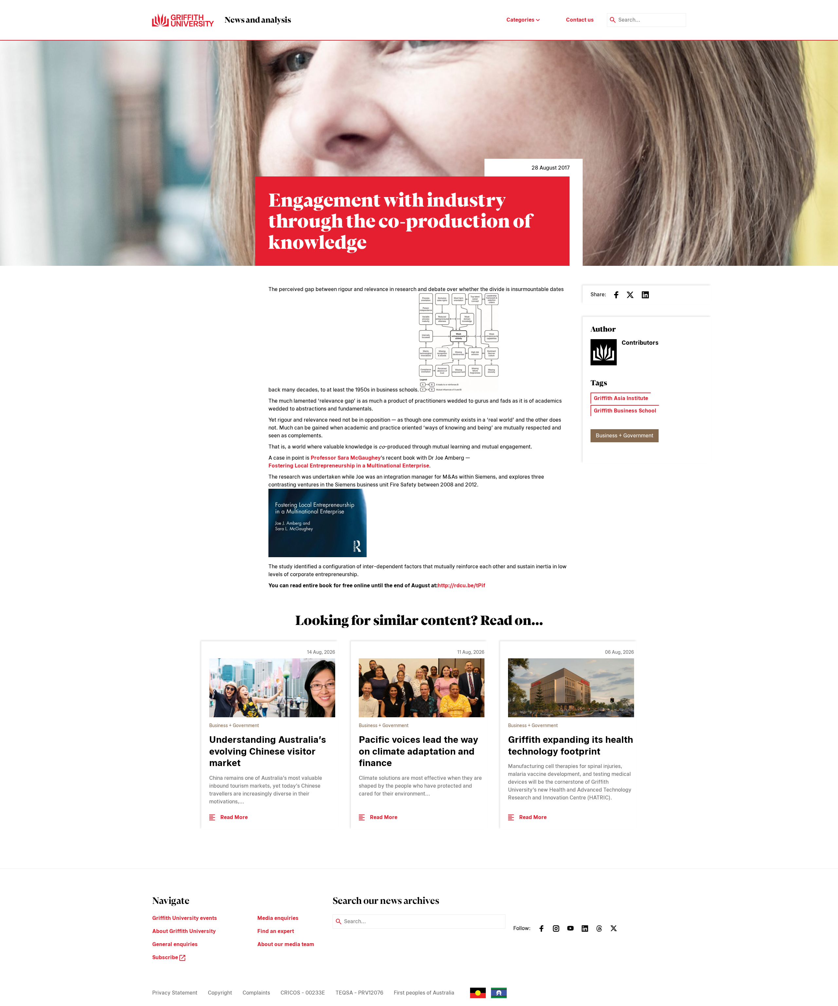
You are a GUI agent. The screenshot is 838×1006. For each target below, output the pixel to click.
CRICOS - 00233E (303, 993)
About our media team (285, 944)
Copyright (220, 993)
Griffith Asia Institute (621, 398)
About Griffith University (184, 931)
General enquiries (175, 944)
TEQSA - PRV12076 (359, 993)
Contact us (580, 20)
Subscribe (165, 957)
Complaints (256, 993)
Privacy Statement (174, 993)
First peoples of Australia (424, 993)
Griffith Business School (625, 411)
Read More (234, 817)
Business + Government (624, 435)
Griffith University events (184, 918)
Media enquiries (278, 918)
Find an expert (275, 931)
